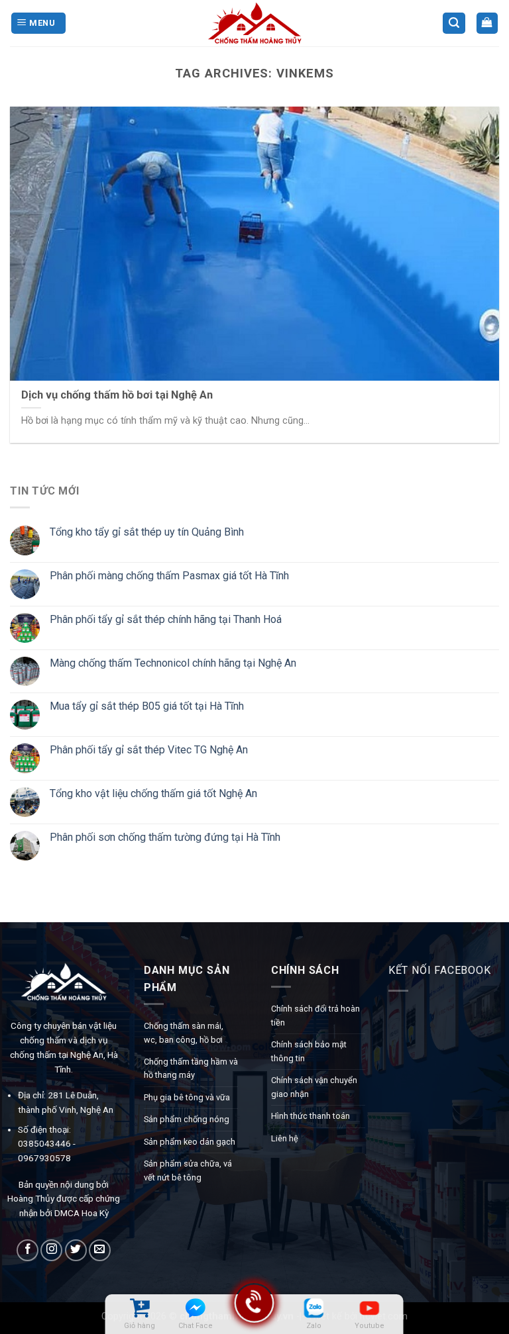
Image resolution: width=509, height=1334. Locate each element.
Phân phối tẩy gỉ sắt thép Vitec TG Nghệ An (149, 749)
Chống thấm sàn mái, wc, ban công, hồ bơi (183, 1032)
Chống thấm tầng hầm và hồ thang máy (191, 1068)
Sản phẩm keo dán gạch (189, 1142)
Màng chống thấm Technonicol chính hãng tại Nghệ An (173, 662)
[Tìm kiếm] (454, 23)
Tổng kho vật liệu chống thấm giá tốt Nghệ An (153, 793)
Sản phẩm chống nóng (186, 1119)
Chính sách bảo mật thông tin (309, 1051)
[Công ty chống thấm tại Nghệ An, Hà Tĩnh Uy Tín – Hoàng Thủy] (254, 23)
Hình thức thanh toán (310, 1116)
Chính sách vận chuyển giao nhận (314, 1086)
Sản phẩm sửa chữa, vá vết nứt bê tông (188, 1170)
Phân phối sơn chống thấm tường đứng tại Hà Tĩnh (165, 837)
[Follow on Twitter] (76, 1250)
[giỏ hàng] (139, 1307)
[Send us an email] (100, 1250)
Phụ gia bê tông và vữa (187, 1097)
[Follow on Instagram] (51, 1250)
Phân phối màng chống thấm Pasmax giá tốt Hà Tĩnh (169, 575)
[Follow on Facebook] (27, 1250)
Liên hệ (284, 1138)
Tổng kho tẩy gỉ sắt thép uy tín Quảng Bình (147, 532)
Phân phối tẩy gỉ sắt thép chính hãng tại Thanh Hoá (166, 619)
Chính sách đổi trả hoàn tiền (315, 1015)
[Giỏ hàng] (487, 23)
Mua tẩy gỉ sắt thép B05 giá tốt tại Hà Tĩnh (147, 706)
